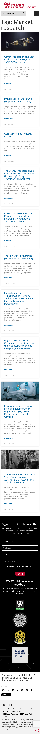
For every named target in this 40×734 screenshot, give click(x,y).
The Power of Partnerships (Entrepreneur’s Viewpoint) (18, 257)
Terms (5, 716)
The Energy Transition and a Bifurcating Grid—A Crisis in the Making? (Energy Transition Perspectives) (19, 174)
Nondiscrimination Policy (12, 711)
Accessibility (29, 709)
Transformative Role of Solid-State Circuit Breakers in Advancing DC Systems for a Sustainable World (19, 478)
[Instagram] (8, 690)
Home (4, 709)
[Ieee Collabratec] (22, 690)
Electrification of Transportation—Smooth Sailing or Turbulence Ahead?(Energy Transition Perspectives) (19, 298)
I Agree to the (21, 566)
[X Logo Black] (17, 690)
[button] (36, 13)
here (16, 591)
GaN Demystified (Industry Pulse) (18, 135)
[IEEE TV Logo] (27, 690)
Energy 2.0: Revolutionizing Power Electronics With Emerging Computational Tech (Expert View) (18, 217)
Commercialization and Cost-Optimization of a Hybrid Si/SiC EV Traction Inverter (19, 59)
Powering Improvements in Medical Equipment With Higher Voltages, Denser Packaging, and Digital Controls (18, 411)
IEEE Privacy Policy (26, 566)
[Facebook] (3, 690)
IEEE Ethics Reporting (10, 714)
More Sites (12, 709)
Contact (20, 709)
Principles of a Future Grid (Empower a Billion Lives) (18, 100)
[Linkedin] (12, 690)
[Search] (23, 13)
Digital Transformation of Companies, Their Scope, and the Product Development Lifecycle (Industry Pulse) (19, 344)
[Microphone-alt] (31, 690)
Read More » (8, 84)
